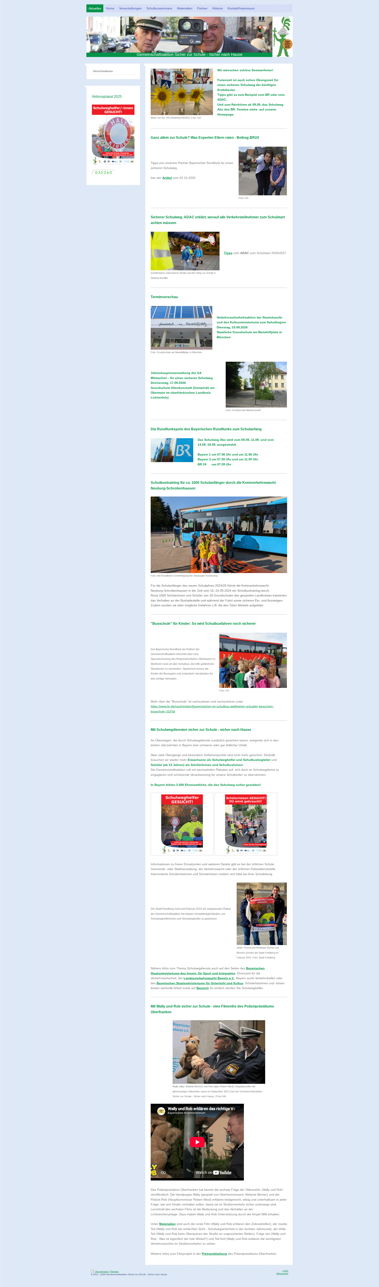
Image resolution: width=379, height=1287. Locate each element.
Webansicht (282, 1273)
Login (285, 1270)
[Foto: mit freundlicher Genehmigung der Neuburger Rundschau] (219, 535)
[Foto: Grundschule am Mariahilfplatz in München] (181, 328)
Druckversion (102, 1271)
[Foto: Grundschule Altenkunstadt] (256, 385)
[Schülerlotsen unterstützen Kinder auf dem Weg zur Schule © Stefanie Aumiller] (185, 251)
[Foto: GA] (263, 171)
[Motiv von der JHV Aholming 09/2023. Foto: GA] (182, 92)
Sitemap (114, 1271)
